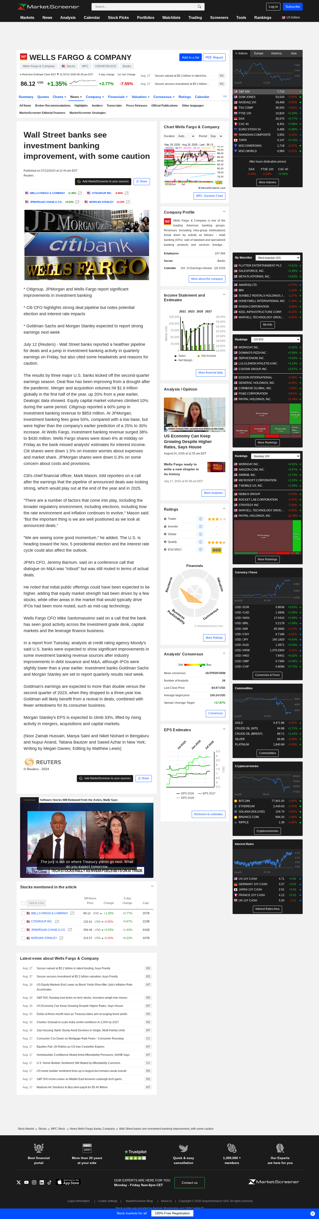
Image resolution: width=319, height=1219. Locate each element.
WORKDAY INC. (249, 347)
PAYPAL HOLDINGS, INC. (255, 399)
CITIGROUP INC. (42, 921)
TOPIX (243, 140)
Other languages (193, 105)
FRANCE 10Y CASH (252, 895)
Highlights (81, 105)
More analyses (213, 493)
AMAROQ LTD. (248, 285)
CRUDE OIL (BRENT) (248, 733)
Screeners (219, 18)
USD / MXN (242, 618)
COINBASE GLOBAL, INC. (255, 388)
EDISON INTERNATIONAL (255, 377)
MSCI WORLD (248, 151)
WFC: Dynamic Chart (209, 195)
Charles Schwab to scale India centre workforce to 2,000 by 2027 (78, 1022)
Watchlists (171, 18)
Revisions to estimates (208, 814)
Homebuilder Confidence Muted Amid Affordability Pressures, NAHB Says (83, 1054)
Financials (117, 97)
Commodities (244, 688)
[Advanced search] (199, 6)
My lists (267, 324)
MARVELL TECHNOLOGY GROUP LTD (262, 317)
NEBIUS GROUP (249, 494)
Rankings (262, 18)
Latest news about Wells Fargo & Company (59, 958)
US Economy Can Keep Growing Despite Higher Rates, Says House (80, 1006)
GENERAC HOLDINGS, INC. (257, 382)
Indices (243, 53)
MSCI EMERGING (250, 145)
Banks (221, 261)
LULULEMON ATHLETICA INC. (258, 363)
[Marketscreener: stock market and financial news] (48, 6)
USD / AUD (242, 645)
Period (203, 136)
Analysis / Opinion (180, 389)
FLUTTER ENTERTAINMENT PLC (260, 265)
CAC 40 (244, 124)
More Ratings (214, 637)
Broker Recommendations (53, 105)
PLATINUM (242, 744)
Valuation (140, 97)
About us (166, 1201)
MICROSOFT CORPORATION (257, 480)
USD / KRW (242, 650)
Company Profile (179, 212)
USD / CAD (242, 612)
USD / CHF (242, 666)
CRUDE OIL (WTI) (246, 728)
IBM (241, 290)
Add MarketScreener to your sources (105, 181)
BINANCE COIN (249, 817)
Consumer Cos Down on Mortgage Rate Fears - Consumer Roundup (80, 1038)
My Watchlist (243, 257)
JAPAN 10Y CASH (250, 889)
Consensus (163, 97)
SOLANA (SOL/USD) (252, 811)
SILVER (240, 739)
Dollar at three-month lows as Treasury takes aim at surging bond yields (82, 1014)
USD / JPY (241, 639)
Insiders (97, 105)
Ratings (185, 97)
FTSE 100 (245, 113)
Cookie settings (107, 1201)
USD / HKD (242, 655)
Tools (241, 18)
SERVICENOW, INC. (252, 358)
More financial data (210, 372)
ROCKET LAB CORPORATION (258, 499)
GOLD (239, 722)
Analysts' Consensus (183, 654)
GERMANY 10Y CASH (253, 884)
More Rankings (267, 442)
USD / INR (241, 628)
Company (94, 97)
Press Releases (136, 105)
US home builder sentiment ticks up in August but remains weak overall (81, 1071)
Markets (27, 18)
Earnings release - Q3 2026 (207, 268)
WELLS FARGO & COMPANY (49, 913)
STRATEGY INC (249, 505)
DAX (242, 118)
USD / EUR (242, 607)
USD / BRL (242, 623)
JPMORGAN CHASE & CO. (48, 930)
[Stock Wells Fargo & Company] (79, 193)
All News (25, 105)
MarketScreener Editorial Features (42, 112)
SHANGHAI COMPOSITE (255, 134)
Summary (26, 97)
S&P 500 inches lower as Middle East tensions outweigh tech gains (79, 1079)
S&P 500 (244, 91)
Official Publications (164, 105)
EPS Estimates (177, 730)
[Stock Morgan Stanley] (127, 202)
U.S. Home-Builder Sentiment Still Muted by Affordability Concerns (78, 1063)
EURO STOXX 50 (250, 129)
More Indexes (267, 182)
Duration (169, 136)
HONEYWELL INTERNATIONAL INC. (262, 301)
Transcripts (114, 105)
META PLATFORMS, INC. (254, 276)
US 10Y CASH (248, 878)
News (47, 18)
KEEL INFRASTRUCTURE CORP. (260, 312)
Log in (273, 6)
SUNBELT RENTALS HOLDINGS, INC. (262, 295)
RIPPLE (244, 822)
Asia (294, 53)
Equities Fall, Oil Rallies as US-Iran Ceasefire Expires (70, 1046)
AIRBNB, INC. (247, 475)
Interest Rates (244, 844)
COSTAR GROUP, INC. (253, 369)
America (276, 53)
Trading (195, 18)
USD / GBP (242, 661)
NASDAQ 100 (247, 102)
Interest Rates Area (267, 909)
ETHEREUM (247, 806)
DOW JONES (247, 97)
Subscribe (292, 6)
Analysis (68, 18)
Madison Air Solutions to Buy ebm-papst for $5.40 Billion (72, 1087)
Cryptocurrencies (247, 766)
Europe (258, 53)
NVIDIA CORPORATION (254, 306)
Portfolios (145, 18)
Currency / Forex (246, 572)
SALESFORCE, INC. (252, 271)
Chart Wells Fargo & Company (192, 127)
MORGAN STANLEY (44, 938)
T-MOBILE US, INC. (251, 485)
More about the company (207, 279)
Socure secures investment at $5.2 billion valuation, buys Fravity (182, 84)
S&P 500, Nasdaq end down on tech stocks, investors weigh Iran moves (82, 997)
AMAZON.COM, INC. (252, 469)
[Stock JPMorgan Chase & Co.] (76, 202)
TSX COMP (246, 107)
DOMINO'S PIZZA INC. (253, 352)
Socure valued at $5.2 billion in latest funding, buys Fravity (182, 75)
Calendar (92, 18)
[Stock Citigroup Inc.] (126, 193)
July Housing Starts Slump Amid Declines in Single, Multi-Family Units (81, 1030)
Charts (58, 97)
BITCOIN (244, 801)
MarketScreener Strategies (88, 112)
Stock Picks (118, 18)
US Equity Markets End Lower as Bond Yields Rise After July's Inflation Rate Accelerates (84, 987)
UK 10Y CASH (248, 900)
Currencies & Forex (267, 675)
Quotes (43, 97)
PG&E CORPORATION (253, 393)
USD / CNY (242, 634)
